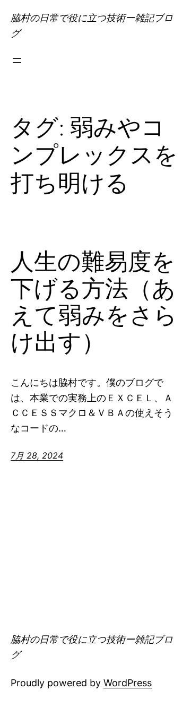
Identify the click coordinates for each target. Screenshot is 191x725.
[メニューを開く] (17, 60)
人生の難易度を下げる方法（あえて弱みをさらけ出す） (94, 302)
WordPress (127, 682)
